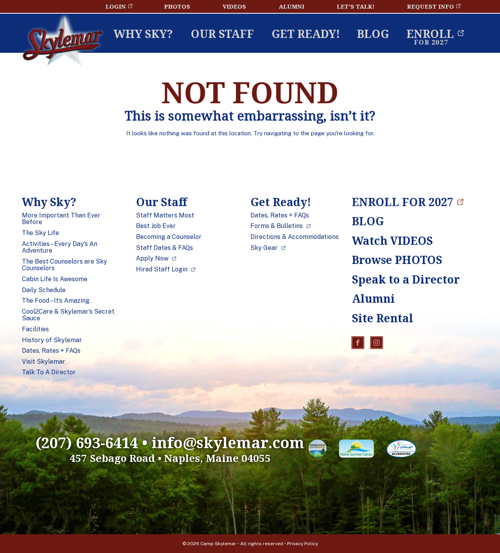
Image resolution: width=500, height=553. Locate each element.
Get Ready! (305, 33)
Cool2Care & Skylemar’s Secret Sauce (68, 315)
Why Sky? (143, 33)
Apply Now (152, 258)
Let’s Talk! (356, 6)
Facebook (358, 342)
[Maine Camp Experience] (317, 450)
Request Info (430, 6)
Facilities (35, 329)
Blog (373, 33)
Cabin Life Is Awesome (55, 279)
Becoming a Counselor (169, 237)
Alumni (291, 6)
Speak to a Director (399, 279)
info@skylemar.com (228, 442)
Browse (397, 259)
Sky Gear (264, 247)
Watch (392, 240)
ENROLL (430, 33)
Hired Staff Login (162, 269)
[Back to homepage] (62, 42)
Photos (177, 6)
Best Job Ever (156, 226)
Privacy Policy (302, 543)
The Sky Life (40, 233)
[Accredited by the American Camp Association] (401, 450)
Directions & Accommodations (294, 237)
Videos (234, 6)
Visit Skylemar (43, 361)
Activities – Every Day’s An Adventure (59, 247)
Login (115, 6)
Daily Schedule (44, 290)
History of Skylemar (52, 340)
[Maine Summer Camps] (356, 450)
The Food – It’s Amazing (55, 300)
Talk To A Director (49, 372)
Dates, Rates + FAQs (51, 350)
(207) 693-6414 (87, 442)
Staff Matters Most (165, 215)
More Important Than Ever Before (61, 219)
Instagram (376, 342)
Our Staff (222, 33)
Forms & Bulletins (276, 226)
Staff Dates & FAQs (164, 247)
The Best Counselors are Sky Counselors (64, 265)
